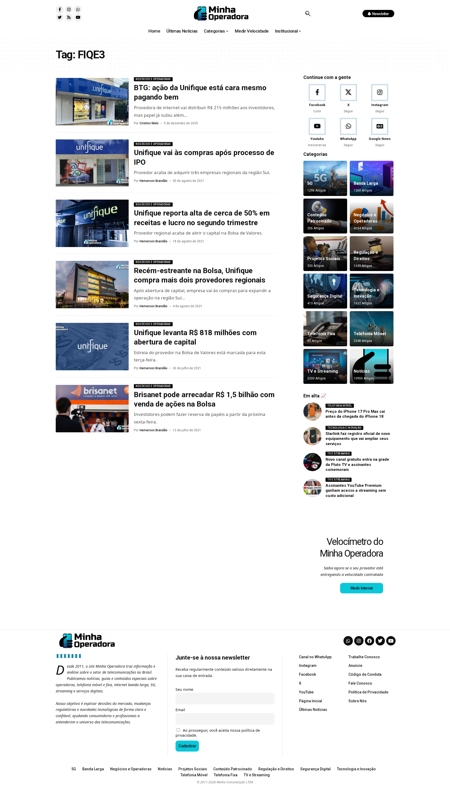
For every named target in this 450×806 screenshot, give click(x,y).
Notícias (362, 371)
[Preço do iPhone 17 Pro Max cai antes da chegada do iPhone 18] (312, 411)
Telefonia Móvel (370, 333)
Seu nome (184, 689)
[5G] (325, 178)
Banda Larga (366, 183)
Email (180, 709)
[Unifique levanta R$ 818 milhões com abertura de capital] (92, 346)
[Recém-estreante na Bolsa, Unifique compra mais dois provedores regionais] (92, 284)
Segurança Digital (324, 296)
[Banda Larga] (371, 178)
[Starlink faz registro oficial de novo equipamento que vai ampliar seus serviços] (312, 436)
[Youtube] (78, 17)
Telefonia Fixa (321, 333)
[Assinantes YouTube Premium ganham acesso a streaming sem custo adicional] (312, 488)
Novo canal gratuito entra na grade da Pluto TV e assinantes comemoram (357, 464)
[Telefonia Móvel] (371, 328)
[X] (348, 99)
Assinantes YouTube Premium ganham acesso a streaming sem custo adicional (356, 490)
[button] (307, 13)
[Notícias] (371, 366)
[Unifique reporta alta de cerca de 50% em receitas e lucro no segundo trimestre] (92, 223)
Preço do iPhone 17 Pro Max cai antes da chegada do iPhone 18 (355, 414)
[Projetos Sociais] (325, 253)
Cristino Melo (149, 123)
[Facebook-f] (60, 9)
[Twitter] (60, 17)
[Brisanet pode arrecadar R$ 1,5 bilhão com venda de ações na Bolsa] (92, 408)
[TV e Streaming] (325, 366)
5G (309, 183)
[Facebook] (317, 99)
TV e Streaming (322, 371)
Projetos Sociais (323, 258)
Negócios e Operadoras (153, 79)
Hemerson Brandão (153, 181)
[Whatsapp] (78, 9)
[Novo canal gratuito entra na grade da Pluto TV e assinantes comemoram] (312, 462)
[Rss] (69, 17)
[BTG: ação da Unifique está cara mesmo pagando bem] (92, 101)
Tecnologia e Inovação (344, 427)
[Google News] (379, 133)
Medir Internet (362, 588)
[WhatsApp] (348, 133)
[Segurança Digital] (325, 291)
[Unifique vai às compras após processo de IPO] (92, 163)
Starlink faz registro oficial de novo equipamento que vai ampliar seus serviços (358, 438)
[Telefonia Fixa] (325, 328)
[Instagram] (69, 9)
